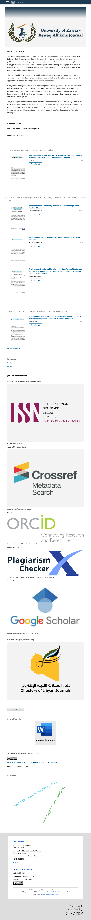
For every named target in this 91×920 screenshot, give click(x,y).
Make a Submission (16, 710)
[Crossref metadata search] (45, 478)
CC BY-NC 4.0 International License (61, 892)
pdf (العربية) (36, 164)
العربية (9, 366)
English (10, 363)
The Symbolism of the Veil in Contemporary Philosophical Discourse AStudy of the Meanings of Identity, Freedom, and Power (55, 317)
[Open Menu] (7, 2)
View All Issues (12, 349)
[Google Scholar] (45, 607)
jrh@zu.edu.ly (18, 862)
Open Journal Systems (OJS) (49, 894)
